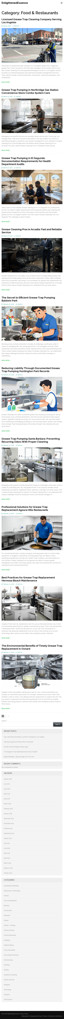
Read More (6, 82)
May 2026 (7, 794)
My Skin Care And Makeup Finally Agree (16, 747)
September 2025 (9, 833)
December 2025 (9, 818)
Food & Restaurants (10, 935)
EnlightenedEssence (15, 2)
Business (6, 905)
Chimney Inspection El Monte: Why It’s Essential (18, 742)
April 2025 (7, 858)
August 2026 (8, 779)
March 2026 (7, 804)
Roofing (6, 970)
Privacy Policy (24, 1014)
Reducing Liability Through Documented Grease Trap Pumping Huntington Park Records (31, 370)
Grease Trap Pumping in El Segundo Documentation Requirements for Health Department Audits (26, 161)
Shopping (7, 984)
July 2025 (7, 843)
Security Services (9, 980)
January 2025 (8, 873)
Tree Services (8, 999)
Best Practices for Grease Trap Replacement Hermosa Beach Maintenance (28, 579)
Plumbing (7, 965)
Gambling (7, 940)
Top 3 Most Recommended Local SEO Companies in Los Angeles (24, 737)
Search (4, 721)
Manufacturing (8, 960)
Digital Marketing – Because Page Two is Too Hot (19, 757)
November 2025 (9, 823)
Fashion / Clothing (9, 925)
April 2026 (7, 799)
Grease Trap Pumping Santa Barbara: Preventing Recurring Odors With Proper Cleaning (31, 440)
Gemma (16, 26)
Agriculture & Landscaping (12, 891)
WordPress (58, 1016)
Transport (7, 994)
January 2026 (8, 813)
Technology (7, 989)
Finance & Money (9, 930)
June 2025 (7, 848)
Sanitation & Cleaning (10, 975)
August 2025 (8, 838)
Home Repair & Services (11, 955)
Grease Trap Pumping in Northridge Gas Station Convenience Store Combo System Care (30, 91)
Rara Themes (43, 1016)
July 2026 (7, 784)
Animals (6, 895)
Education (7, 915)
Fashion (6, 920)
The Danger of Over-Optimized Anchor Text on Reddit (20, 752)
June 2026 (7, 789)
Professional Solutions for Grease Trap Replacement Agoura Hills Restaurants (25, 508)
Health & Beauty (9, 945)
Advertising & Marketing (11, 886)
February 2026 (8, 808)
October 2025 (8, 828)
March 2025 (7, 863)
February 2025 (8, 868)
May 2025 (7, 853)
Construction (8, 910)
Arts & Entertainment (10, 900)
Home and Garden (9, 950)
